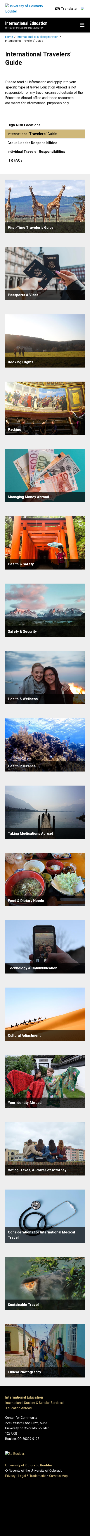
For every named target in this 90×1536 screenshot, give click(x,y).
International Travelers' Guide (32, 134)
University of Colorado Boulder (28, 1465)
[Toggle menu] (82, 25)
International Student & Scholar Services (34, 1403)
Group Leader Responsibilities (32, 143)
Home (9, 36)
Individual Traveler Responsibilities (36, 152)
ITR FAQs (14, 160)
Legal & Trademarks (32, 1476)
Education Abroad (19, 1408)
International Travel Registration (37, 36)
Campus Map (58, 1476)
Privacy (10, 1476)
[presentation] (45, 206)
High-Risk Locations (23, 125)
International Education (26, 23)
